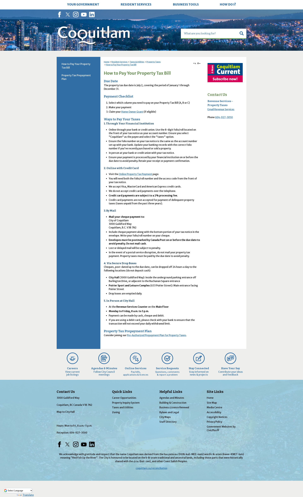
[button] (242, 33)
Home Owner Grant (132, 111)
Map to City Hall (66, 411)
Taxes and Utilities (122, 407)
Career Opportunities (124, 397)
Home (106, 62)
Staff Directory (167, 421)
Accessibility (214, 412)
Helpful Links (170, 392)
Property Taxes (153, 62)
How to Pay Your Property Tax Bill (121, 64)
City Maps (165, 417)
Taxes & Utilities (137, 62)
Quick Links (122, 392)
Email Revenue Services (221, 109)
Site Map (212, 402)
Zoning (116, 412)
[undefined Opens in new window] (225, 72)
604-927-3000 (78, 432)
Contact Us (217, 95)
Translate (28, 495)
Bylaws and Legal (169, 412)
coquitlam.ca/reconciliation (151, 468)
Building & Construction (172, 402)
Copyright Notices (217, 417)
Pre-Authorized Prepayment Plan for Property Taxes (156, 335)
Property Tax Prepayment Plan (76, 77)
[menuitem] (83, 4)
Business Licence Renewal (174, 407)
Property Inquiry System (126, 402)
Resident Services (119, 62)
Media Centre (214, 407)
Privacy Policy (214, 421)
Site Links (215, 392)
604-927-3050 (224, 117)
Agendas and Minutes (171, 397)
